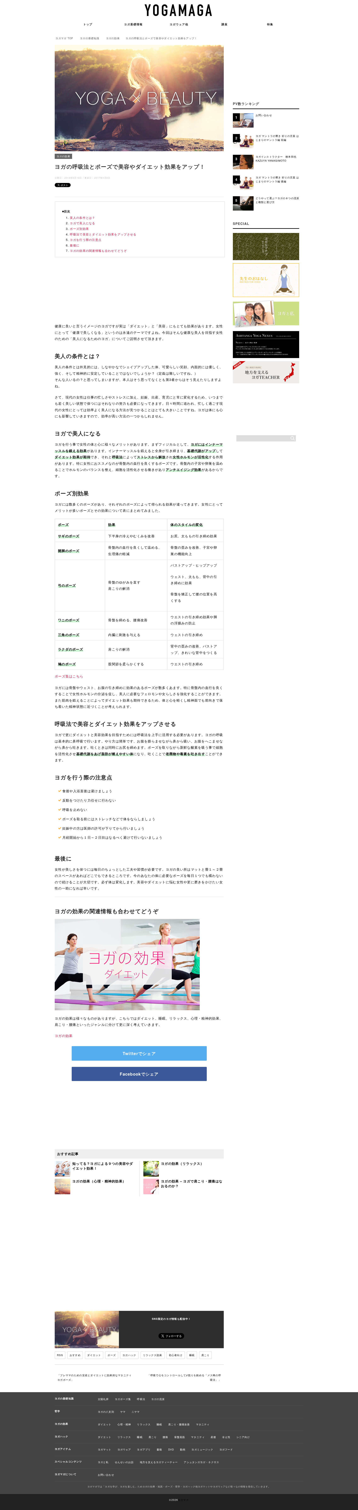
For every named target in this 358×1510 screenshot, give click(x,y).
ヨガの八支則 (106, 1411)
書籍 (159, 1449)
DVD (171, 1449)
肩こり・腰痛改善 (179, 1424)
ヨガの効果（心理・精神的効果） (99, 1181)
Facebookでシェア (139, 1074)
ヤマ (123, 1411)
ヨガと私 (103, 1462)
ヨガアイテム (63, 1449)
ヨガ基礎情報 (133, 24)
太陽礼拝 (103, 1399)
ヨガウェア (124, 1449)
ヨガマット (104, 1449)
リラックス (144, 1424)
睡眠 (192, 1355)
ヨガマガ (183, 1499)
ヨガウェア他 (179, 24)
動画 (182, 1449)
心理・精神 (124, 1424)
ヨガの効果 (63, 156)
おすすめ (75, 1355)
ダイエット (94, 1355)
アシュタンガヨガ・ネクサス (201, 1462)
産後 (213, 1437)
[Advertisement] (139, 291)
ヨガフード (226, 1449)
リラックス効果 (152, 1355)
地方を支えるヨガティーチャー (159, 1462)
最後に (74, 245)
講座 (224, 24)
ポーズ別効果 (79, 229)
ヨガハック (129, 1355)
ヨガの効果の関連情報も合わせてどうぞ (98, 251)
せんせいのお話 (124, 1462)
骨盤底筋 (179, 1437)
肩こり (205, 1355)
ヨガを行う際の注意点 (86, 240)
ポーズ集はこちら (69, 676)
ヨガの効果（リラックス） (182, 1163)
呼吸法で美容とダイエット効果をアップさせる (103, 234)
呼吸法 (141, 1399)
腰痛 (165, 1437)
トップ (88, 24)
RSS (60, 1355)
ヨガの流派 (158, 1399)
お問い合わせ (106, 1474)
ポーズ (112, 1355)
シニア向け (243, 1437)
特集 (270, 24)
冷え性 (226, 1437)
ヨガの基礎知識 (64, 1398)
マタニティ (203, 1424)
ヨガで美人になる (82, 223)
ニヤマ (136, 1411)
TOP (64, 38)
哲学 (57, 1411)
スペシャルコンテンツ (68, 1461)
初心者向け (176, 1355)
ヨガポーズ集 (123, 1399)
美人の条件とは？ (82, 218)
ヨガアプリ (144, 1449)
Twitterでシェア (139, 1053)
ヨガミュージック (202, 1449)
